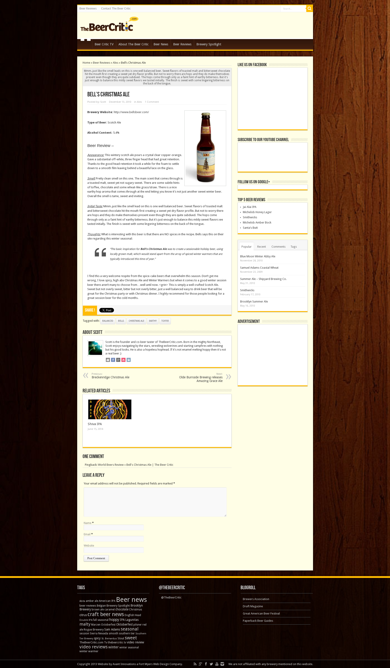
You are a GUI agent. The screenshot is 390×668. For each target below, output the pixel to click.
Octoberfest (108, 624)
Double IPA (85, 620)
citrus (83, 615)
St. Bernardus (109, 638)
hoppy (114, 619)
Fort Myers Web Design (154, 664)
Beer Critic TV (104, 44)
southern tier (127, 633)
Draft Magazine (253, 606)
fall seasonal (101, 619)
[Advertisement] (272, 355)
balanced (107, 321)
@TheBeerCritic (172, 588)
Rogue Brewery (94, 629)
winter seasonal (129, 647)
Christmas (135, 609)
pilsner (137, 624)
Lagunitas (132, 619)
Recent (261, 246)
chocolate (121, 609)
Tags (293, 246)
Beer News (160, 44)
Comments (279, 246)
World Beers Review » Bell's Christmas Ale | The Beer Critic (135, 464)
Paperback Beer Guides (258, 620)
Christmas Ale (136, 321)
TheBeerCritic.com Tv (93, 642)
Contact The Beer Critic (116, 8)
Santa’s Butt (250, 227)
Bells (121, 321)
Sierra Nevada (99, 633)
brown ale (98, 609)
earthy (153, 321)
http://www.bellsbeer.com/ (131, 112)
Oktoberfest (124, 624)
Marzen (95, 624)
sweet (131, 637)
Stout (121, 638)
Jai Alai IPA (249, 207)
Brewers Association (256, 599)
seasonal (129, 629)
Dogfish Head (133, 615)
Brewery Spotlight (208, 44)
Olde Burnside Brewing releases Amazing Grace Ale (201, 377)
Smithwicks (250, 217)
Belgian (101, 605)
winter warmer (88, 651)
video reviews (93, 646)
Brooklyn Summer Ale (254, 301)
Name (87, 523)
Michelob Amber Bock (257, 222)
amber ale (92, 601)
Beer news (131, 599)
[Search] (309, 8)
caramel (109, 609)
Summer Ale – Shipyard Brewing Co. (263, 279)
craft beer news (106, 614)
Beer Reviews (88, 8)
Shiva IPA (95, 424)
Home (85, 45)
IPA (122, 619)
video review (135, 642)
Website (89, 545)
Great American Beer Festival (261, 613)
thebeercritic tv (117, 642)
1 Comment (152, 101)
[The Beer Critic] (109, 27)
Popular (246, 246)
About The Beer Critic (133, 44)
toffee (165, 321)
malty (85, 624)
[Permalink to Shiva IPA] (109, 409)
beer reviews (87, 605)
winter (113, 647)
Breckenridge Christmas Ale (110, 375)
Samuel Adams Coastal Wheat (259, 267)
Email (87, 534)
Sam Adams (112, 629)
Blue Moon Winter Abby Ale (257, 256)
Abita (82, 601)
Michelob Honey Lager (257, 212)
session (84, 633)
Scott (103, 101)
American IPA (107, 601)
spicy (97, 638)
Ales (115, 62)
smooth (113, 633)
